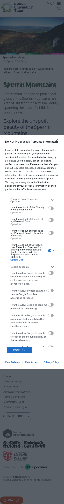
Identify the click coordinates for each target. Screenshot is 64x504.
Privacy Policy (51, 362)
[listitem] (32, 200)
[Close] (57, 142)
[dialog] (32, 252)
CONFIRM (19, 350)
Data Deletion (12, 362)
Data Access (32, 362)
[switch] (51, 208)
